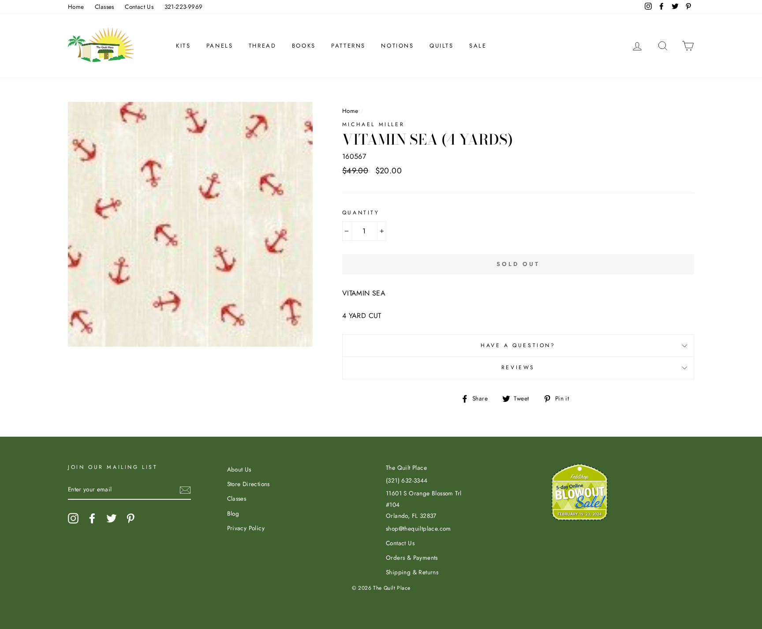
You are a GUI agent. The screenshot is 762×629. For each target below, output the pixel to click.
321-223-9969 (183, 6)
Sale (477, 45)
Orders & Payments (412, 557)
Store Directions (248, 483)
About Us (239, 469)
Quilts (442, 45)
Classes (104, 6)
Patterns (348, 45)
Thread (262, 45)
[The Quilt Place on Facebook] (92, 518)
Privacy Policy (246, 528)
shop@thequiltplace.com (418, 528)
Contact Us (139, 6)
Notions (397, 45)
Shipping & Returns (412, 572)
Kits (183, 45)
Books (304, 45)
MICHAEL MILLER (373, 124)
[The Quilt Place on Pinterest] (130, 518)
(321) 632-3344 (407, 480)
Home (76, 6)
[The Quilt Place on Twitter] (111, 518)
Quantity (361, 213)
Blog (233, 513)
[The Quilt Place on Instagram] (73, 518)
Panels (219, 45)
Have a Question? (518, 345)
